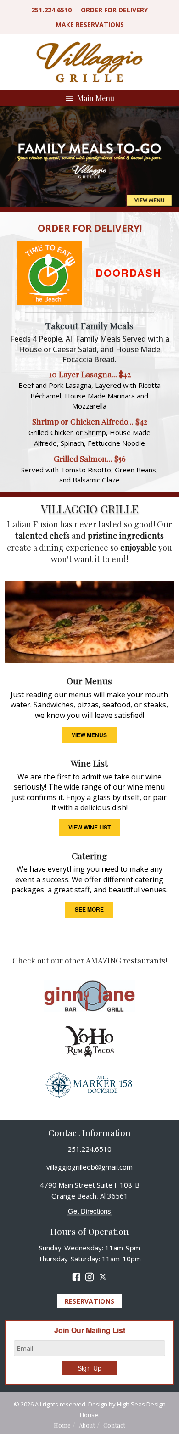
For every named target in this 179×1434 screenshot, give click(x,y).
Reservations (90, 24)
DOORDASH (128, 272)
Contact (114, 1425)
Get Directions (89, 1211)
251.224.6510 (51, 10)
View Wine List (89, 827)
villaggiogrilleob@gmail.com (89, 1166)
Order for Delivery (114, 10)
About (87, 1425)
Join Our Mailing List (89, 1330)
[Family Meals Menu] (89, 158)
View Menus (89, 735)
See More (89, 909)
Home (62, 1425)
